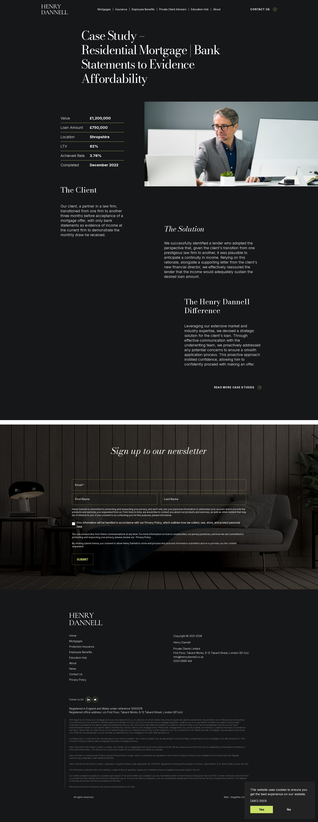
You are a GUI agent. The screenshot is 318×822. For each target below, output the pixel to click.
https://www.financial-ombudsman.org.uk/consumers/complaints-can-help (102, 787)
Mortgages (104, 9)
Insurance (121, 9)
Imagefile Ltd (237, 797)
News (72, 668)
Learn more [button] (258, 800)
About (216, 9)
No (289, 809)
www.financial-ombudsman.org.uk (111, 778)
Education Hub (200, 9)
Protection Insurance (81, 646)
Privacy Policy (77, 679)
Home (72, 635)
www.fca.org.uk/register (80, 758)
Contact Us (260, 9)
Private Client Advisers (172, 9)
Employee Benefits (143, 9)
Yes (261, 809)
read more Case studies (234, 387)
